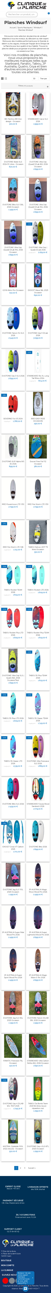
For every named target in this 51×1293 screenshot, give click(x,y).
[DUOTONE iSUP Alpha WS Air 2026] (13, 447)
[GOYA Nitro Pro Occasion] (13, 275)
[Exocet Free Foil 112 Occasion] (38, 447)
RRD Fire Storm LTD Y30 (38, 504)
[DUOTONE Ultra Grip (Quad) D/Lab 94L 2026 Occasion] (38, 190)
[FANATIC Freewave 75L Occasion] (13, 1046)
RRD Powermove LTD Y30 (13, 504)
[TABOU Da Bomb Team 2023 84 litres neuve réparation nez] (38, 1089)
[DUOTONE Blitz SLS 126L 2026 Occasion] (13, 190)
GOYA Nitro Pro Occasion (13, 290)
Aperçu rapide (17, 101)
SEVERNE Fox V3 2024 (13, 419)
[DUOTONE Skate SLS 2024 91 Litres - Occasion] (13, 147)
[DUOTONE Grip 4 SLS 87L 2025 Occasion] (38, 1131)
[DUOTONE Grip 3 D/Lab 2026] (38, 318)
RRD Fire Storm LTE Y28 (13, 547)
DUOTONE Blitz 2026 (38, 847)
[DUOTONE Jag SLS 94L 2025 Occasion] (13, 1003)
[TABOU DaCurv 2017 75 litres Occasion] (38, 532)
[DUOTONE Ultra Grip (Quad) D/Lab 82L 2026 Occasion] (38, 147)
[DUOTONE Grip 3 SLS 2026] (13, 361)
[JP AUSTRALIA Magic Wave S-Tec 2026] (38, 960)
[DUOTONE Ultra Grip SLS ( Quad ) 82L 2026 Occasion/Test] (13, 661)
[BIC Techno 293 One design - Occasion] (13, 104)
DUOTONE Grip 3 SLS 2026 (13, 376)
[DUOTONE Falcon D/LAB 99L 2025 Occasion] (38, 1003)
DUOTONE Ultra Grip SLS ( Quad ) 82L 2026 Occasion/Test (13, 677)
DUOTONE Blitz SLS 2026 (13, 804)
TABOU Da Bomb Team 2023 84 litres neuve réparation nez (38, 1106)
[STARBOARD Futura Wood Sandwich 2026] (38, 789)
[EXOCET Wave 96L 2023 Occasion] (38, 275)
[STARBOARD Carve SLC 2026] (38, 104)
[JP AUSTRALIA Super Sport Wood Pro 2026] (13, 960)
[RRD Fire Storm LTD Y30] (38, 489)
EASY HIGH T (33, 1289)
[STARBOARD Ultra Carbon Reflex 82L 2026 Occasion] (38, 1046)
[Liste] (6, 78)
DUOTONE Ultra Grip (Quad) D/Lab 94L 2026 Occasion (38, 207)
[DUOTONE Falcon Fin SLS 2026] (13, 318)
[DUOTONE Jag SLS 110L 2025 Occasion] (13, 875)
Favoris (18, 97)
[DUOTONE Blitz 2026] (38, 832)
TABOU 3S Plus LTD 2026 (13, 718)
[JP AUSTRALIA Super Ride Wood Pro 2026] (13, 917)
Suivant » (32, 1168)
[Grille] (2, 78)
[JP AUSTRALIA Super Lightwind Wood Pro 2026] (38, 917)
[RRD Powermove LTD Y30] (13, 489)
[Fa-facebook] (12, 1281)
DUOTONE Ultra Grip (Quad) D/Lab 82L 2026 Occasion (38, 164)
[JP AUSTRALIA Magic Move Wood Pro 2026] (38, 875)
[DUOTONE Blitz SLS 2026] (13, 789)
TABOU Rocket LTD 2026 (38, 590)
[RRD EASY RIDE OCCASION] (38, 404)
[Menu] (2, 5)
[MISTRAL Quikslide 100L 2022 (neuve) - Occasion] (13, 1131)
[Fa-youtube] (5, 1281)
